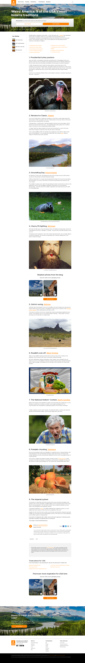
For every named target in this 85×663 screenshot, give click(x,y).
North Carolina (64, 400)
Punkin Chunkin (61, 458)
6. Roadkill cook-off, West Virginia (58, 45)
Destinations (33, 1)
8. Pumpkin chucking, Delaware (57, 50)
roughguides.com (14, 29)
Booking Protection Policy (64, 645)
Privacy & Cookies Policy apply (60, 655)
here (62, 133)
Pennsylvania (51, 173)
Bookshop (48, 1)
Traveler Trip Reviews (63, 644)
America (61, 35)
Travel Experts (42, 1)
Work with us (33, 648)
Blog (31, 649)
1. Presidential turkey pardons (35, 45)
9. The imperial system (55, 52)
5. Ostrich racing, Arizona (34, 52)
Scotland (47, 649)
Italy (46, 642)
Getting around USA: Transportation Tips (38, 568)
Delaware (52, 449)
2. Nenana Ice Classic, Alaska (35, 47)
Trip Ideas (27, 1)
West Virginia (52, 353)
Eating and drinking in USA (34, 565)
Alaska (51, 116)
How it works (21, 1)
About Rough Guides (34, 642)
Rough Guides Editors (43, 525)
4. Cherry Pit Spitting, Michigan (35, 50)
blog (20, 29)
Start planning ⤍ (19, 626)
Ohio (42, 508)
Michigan (51, 226)
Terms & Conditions (52, 655)
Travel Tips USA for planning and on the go (60, 565)
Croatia (47, 645)
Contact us (33, 645)
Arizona (47, 304)
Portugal (47, 644)
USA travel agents (50, 547)
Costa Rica (47, 648)
